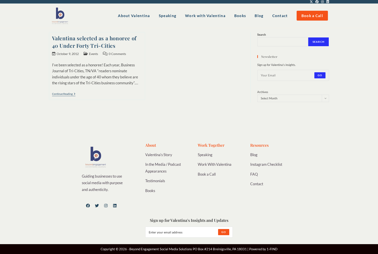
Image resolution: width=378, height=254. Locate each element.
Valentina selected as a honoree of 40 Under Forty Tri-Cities (94, 42)
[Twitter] (97, 206)
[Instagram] (106, 206)
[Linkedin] (115, 206)
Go (320, 75)
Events (93, 54)
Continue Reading (63, 93)
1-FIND (272, 249)
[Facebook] (88, 206)
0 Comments (117, 54)
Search (261, 34)
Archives (262, 92)
